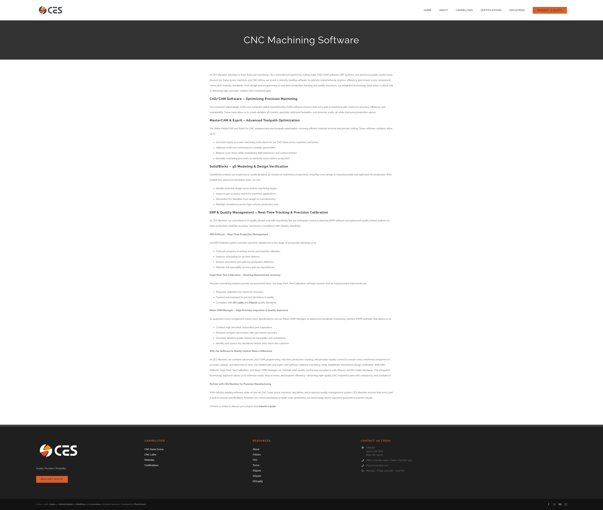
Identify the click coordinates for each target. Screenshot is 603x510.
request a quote (267, 406)
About (256, 449)
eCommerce (95, 504)
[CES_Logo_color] (51, 5)
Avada (52, 504)
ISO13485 (258, 481)
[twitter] (554, 504)
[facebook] (548, 504)
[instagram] (565, 504)
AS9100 (253, 302)
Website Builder (66, 504)
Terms (256, 465)
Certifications (151, 465)
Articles (257, 454)
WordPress (81, 504)
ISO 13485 (238, 302)
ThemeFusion (140, 504)
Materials (149, 460)
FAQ (255, 460)
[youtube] (560, 504)
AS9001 (257, 470)
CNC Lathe (150, 454)
